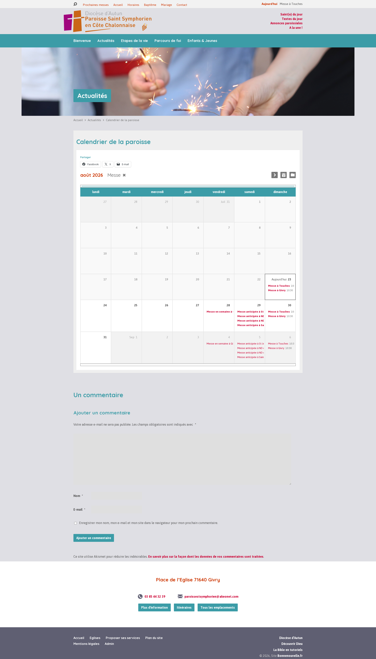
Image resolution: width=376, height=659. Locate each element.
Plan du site (154, 638)
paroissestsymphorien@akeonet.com (211, 596)
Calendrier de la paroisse (122, 120)
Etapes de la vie (134, 41)
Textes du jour (292, 19)
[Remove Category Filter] (124, 175)
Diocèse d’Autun (291, 638)
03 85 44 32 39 (155, 596)
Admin (109, 644)
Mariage (166, 4)
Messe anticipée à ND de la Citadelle (260, 316)
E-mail (79, 509)
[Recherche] (75, 4)
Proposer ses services (123, 638)
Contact (182, 4)
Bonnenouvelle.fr (290, 655)
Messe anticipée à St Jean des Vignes (260, 311)
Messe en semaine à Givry (223, 311)
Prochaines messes (96, 4)
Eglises (95, 638)
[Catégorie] (292, 175)
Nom (78, 496)
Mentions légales (86, 644)
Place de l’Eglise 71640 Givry (188, 580)
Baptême (150, 4)
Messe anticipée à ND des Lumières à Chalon (263, 352)
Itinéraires (184, 607)
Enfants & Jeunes (202, 41)
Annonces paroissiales (286, 23)
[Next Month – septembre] (274, 175)
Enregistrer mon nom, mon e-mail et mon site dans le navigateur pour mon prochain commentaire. (148, 523)
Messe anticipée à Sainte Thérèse (258, 325)
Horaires (133, 4)
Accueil (118, 4)
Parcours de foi (168, 41)
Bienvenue (82, 41)
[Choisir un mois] (283, 175)
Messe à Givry (277, 290)
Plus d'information (154, 607)
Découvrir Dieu (292, 643)
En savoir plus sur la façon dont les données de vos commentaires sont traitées (205, 556)
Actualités (106, 41)
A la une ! (296, 27)
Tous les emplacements (218, 607)
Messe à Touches (279, 285)
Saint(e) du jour (291, 14)
